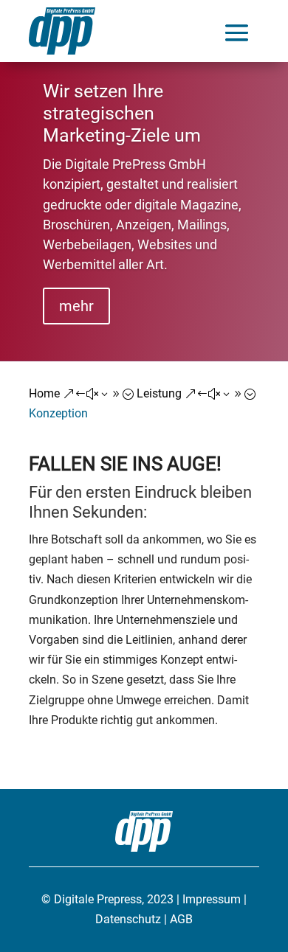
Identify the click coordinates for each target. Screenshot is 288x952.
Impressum (211, 899)
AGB (181, 919)
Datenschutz (128, 919)
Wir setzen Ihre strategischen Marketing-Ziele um (122, 113)
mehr (76, 306)
